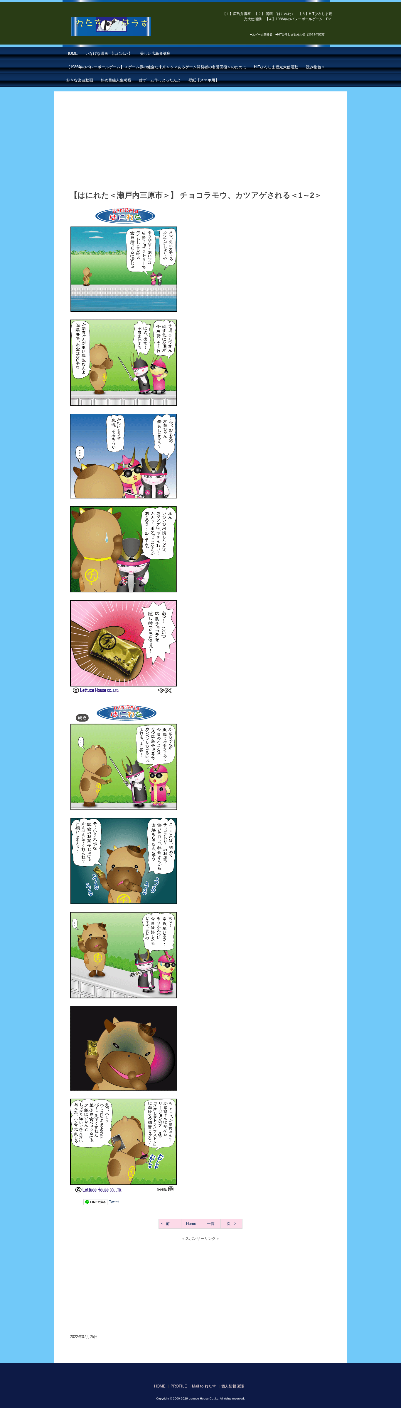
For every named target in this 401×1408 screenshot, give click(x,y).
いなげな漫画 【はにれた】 (108, 53)
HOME (72, 53)
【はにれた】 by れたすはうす (124, 26)
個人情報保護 (232, 1386)
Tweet (114, 1202)
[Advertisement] (200, 144)
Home (191, 1223)
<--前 (165, 1223)
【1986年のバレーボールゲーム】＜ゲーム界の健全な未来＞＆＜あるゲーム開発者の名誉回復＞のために (156, 67)
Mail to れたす (204, 1386)
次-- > (231, 1223)
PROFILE (179, 1386)
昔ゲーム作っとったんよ (160, 80)
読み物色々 (315, 67)
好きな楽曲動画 (79, 80)
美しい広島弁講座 (155, 53)
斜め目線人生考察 (116, 80)
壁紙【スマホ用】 (203, 80)
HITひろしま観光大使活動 (276, 67)
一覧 (211, 1223)
